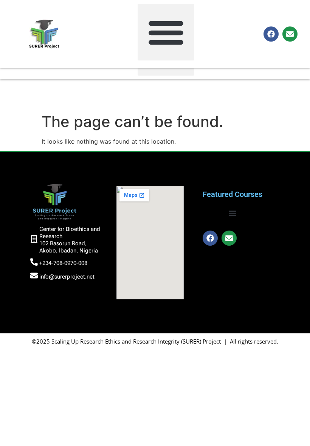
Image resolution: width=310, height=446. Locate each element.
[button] (166, 32)
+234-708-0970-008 (63, 263)
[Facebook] (271, 34)
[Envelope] (290, 34)
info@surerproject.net (67, 276)
